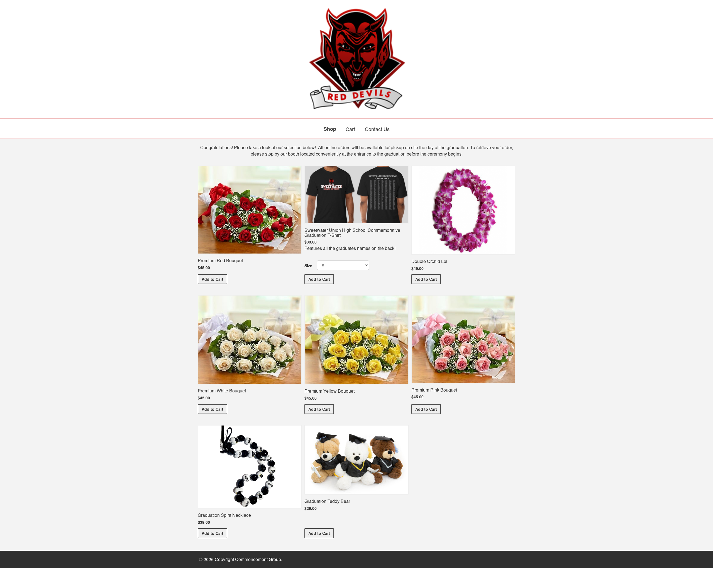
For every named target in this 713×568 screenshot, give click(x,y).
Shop (330, 128)
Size (308, 265)
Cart (350, 128)
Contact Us (377, 128)
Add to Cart (214, 279)
